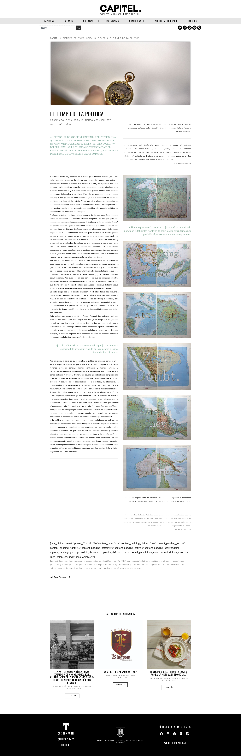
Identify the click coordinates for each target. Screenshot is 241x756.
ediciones (66, 745)
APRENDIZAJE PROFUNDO (166, 21)
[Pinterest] (189, 28)
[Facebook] (180, 28)
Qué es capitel (66, 733)
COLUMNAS (88, 21)
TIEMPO (102, 38)
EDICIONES (192, 21)
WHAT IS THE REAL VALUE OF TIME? (120, 672)
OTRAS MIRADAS (111, 21)
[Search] (78, 28)
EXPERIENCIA (77, 687)
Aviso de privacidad (175, 743)
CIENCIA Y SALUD (136, 21)
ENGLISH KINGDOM (121, 675)
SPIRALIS (69, 21)
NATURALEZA (182, 678)
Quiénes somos (66, 739)
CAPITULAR (49, 21)
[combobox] (57, 28)
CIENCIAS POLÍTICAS (74, 38)
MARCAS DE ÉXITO (168, 678)
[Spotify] (194, 28)
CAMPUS (108, 675)
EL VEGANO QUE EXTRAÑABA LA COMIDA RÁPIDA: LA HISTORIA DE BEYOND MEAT (168, 673)
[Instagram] (185, 28)
